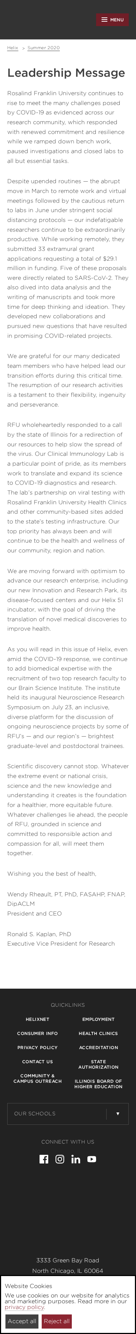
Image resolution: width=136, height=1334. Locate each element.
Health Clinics (98, 1033)
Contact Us (37, 1061)
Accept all (22, 1321)
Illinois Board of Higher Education (98, 1083)
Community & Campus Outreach (37, 1078)
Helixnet (37, 1019)
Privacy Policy (37, 1047)
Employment (98, 1019)
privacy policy (24, 1307)
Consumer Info (37, 1033)
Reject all (57, 1321)
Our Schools (35, 1113)
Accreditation (98, 1047)
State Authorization (98, 1064)
